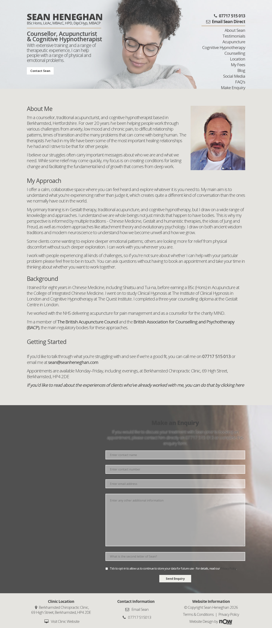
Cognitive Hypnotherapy (223, 47)
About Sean (235, 30)
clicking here (232, 385)
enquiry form (175, 443)
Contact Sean (40, 71)
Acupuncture (233, 42)
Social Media (234, 76)
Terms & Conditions (198, 614)
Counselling (234, 53)
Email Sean (140, 609)
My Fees (238, 64)
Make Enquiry (233, 87)
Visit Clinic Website (65, 621)
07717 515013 (139, 617)
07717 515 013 (199, 437)
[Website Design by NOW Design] (225, 621)
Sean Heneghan (65, 17)
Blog (241, 70)
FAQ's (240, 82)
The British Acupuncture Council (88, 322)
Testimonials (233, 36)
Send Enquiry (175, 579)
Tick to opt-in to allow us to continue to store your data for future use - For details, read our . (173, 568)
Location (237, 59)
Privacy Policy (228, 568)
